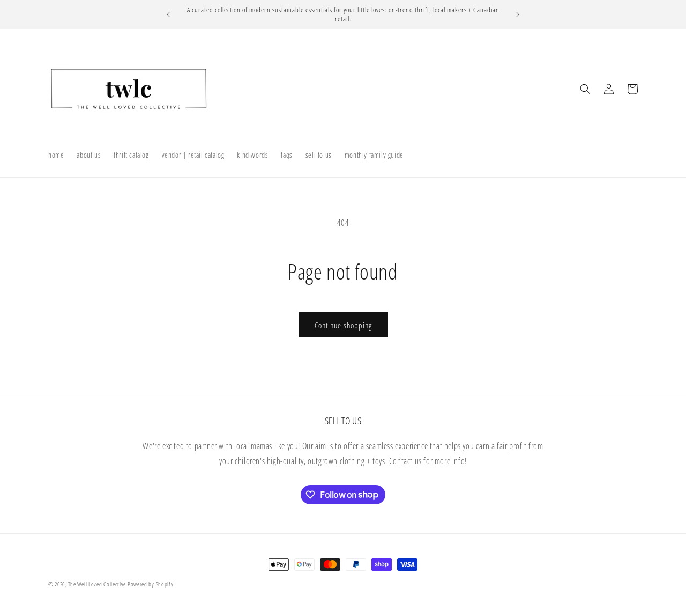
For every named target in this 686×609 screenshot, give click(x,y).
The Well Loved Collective (98, 584)
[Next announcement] (518, 14)
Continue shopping (343, 325)
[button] (585, 89)
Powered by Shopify (151, 584)
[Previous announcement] (168, 14)
